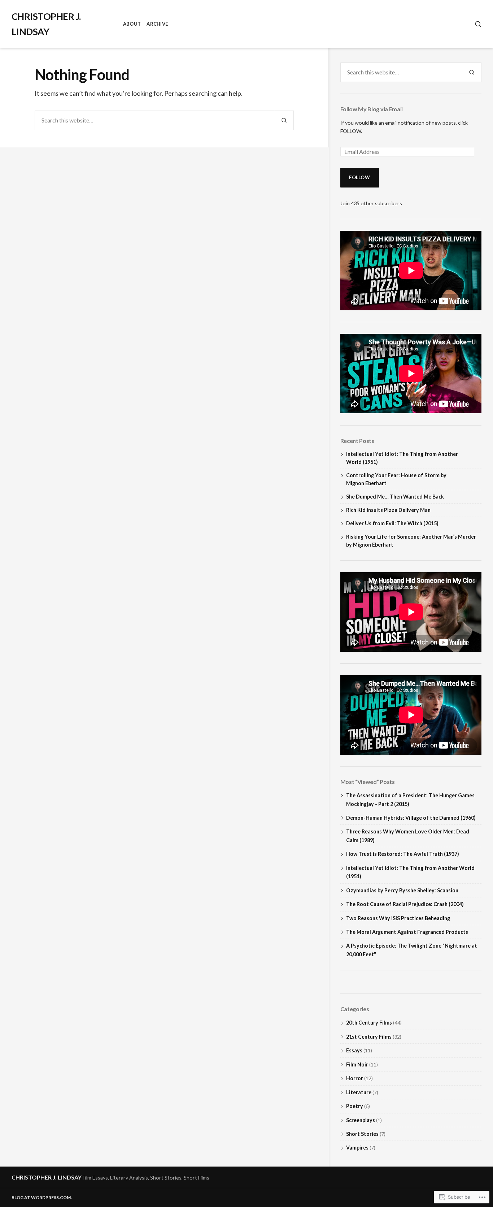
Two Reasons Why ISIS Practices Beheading (398, 918)
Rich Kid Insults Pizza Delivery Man (388, 510)
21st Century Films (369, 1037)
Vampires (357, 1148)
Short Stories (362, 1134)
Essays (354, 1050)
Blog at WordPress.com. (42, 1197)
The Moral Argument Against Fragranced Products (407, 932)
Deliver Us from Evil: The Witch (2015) (392, 523)
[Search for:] (155, 120)
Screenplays (360, 1120)
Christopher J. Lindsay (47, 1177)
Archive (157, 24)
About (132, 24)
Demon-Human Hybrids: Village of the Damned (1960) (411, 818)
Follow (359, 177)
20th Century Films (369, 1023)
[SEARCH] (478, 24)
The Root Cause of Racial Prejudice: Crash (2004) (405, 904)
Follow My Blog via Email (371, 108)
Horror (354, 1078)
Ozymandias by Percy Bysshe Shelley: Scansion (402, 890)
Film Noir (357, 1064)
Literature (358, 1092)
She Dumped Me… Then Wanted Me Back (395, 496)
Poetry (354, 1106)
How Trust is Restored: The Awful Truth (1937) (402, 854)
